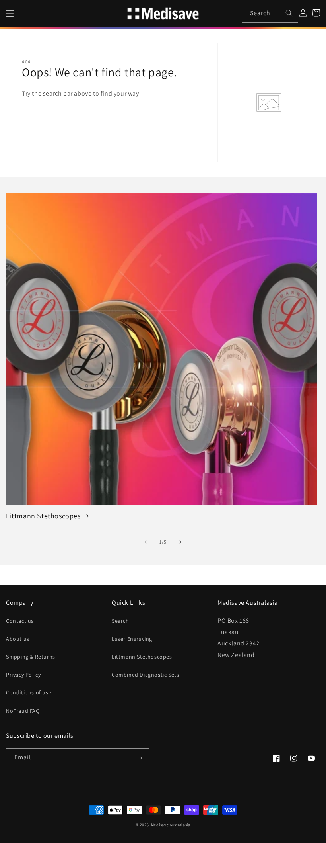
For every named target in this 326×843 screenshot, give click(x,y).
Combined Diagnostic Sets (145, 674)
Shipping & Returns (30, 656)
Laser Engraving (132, 638)
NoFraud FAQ (23, 710)
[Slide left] (145, 542)
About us (17, 638)
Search (120, 620)
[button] (10, 13)
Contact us (20, 620)
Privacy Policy (23, 674)
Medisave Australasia (170, 824)
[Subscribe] (139, 758)
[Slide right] (180, 542)
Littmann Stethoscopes (43, 515)
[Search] (289, 13)
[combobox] (270, 13)
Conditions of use (28, 692)
